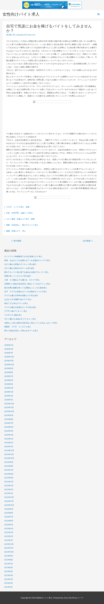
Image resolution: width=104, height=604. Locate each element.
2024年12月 (9, 404)
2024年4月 (8, 435)
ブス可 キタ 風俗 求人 (13, 315)
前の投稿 (16, 241)
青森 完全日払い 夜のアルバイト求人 (22, 225)
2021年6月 (8, 567)
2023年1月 (8, 493)
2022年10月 (9, 505)
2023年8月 (8, 466)
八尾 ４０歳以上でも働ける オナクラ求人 (22, 280)
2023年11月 (9, 454)
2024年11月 (9, 407)
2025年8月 (8, 372)
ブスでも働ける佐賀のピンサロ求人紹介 (20, 307)
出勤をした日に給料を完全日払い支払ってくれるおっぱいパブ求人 (31, 323)
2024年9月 (8, 415)
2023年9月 (8, 462)
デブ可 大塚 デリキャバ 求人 (15, 311)
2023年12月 (9, 450)
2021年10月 (9, 552)
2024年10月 (9, 411)
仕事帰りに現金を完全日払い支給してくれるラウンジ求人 (27, 284)
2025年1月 (8, 400)
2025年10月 (9, 365)
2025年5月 (8, 384)
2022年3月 (8, 532)
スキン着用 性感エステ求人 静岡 (20, 219)
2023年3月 (8, 486)
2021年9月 (8, 556)
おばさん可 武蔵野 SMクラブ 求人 (18, 299)
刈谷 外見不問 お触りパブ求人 (19, 213)
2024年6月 (8, 427)
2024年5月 (8, 431)
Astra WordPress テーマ (73, 598)
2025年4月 (8, 388)
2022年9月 (8, 509)
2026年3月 (8, 345)
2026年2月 (8, 349)
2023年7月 (8, 470)
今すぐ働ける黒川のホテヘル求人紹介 (19, 268)
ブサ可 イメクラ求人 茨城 (17, 207)
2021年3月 (8, 579)
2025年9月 (8, 368)
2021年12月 (9, 544)
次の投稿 (88, 241)
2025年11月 (9, 361)
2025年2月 (8, 396)
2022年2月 (8, 536)
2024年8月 (8, 419)
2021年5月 (8, 571)
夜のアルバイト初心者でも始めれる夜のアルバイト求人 (26, 272)
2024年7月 (8, 423)
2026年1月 (8, 353)
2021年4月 (8, 575)
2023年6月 (8, 474)
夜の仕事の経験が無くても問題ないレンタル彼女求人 (25, 288)
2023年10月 (9, 458)
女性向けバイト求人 (21, 14)
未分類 (9, 35)
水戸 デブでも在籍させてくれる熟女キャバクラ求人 (25, 292)
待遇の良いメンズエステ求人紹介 (17, 276)
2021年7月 (8, 564)
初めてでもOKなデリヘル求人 (16, 303)
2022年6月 (8, 521)
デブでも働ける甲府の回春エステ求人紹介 (21, 295)
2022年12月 (9, 497)
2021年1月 (8, 587)
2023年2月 (8, 489)
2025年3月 (8, 392)
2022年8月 (8, 513)
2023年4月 (8, 482)
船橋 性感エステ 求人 (16, 231)
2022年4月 (8, 529)
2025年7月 (8, 376)
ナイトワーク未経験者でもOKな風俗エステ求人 (23, 256)
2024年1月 (8, 446)
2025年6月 (8, 380)
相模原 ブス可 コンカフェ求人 (17, 327)
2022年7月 (8, 517)
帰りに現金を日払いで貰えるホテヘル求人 (21, 331)
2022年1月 (8, 540)
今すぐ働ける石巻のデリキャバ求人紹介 (20, 264)
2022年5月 (8, 525)
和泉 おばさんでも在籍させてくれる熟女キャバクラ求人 (27, 260)
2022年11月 (9, 501)
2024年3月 (8, 439)
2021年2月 (8, 583)
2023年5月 (8, 478)
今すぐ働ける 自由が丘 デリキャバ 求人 (20, 319)
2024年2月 (8, 443)
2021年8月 (8, 560)
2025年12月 (9, 357)
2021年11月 (8, 548)
